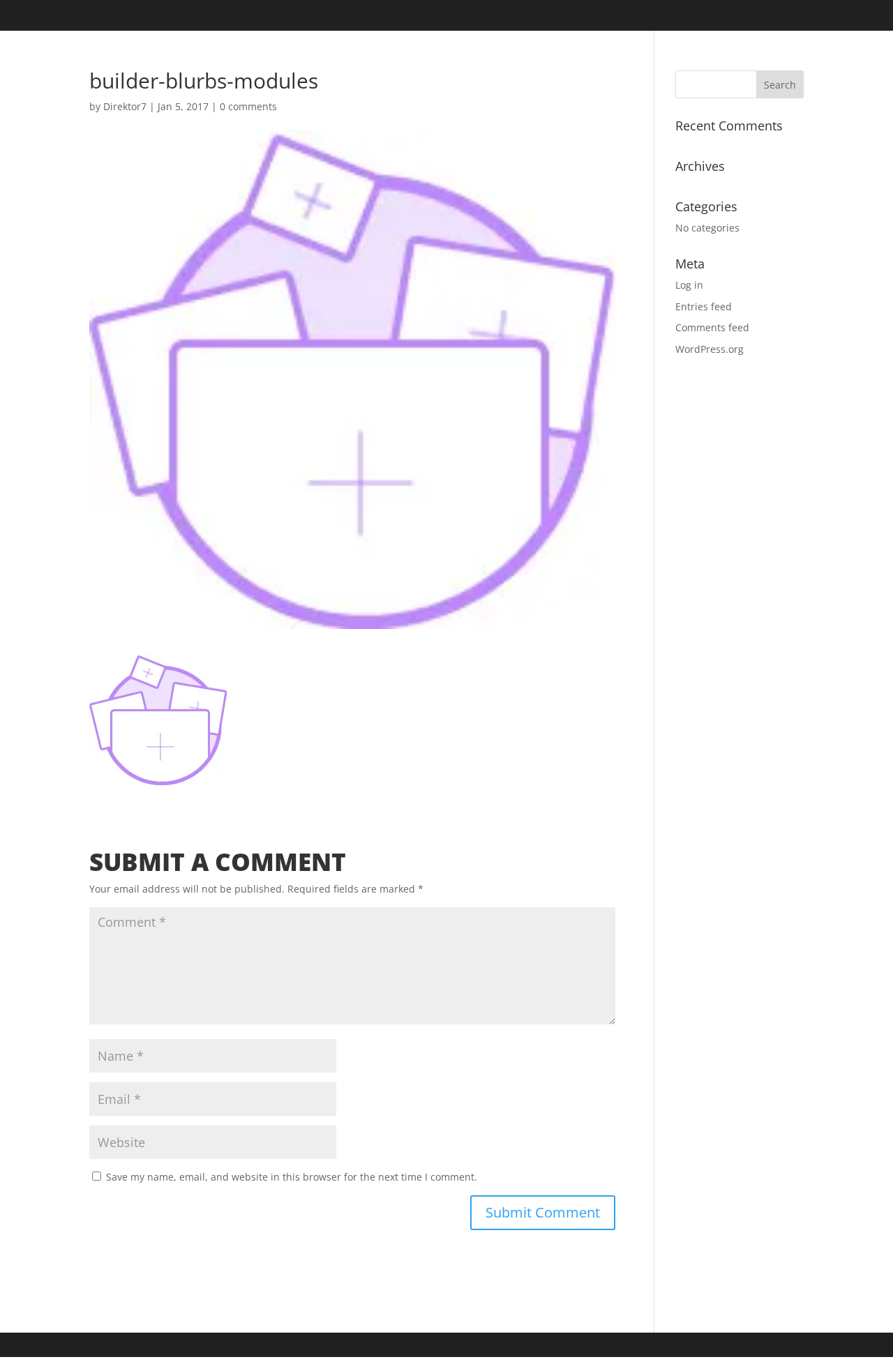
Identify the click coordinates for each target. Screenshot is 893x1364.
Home (795, 16)
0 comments (248, 106)
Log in (689, 284)
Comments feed (712, 327)
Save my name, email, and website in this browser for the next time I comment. (291, 1176)
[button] (158, 719)
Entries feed (703, 306)
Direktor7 (125, 106)
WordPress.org (709, 349)
